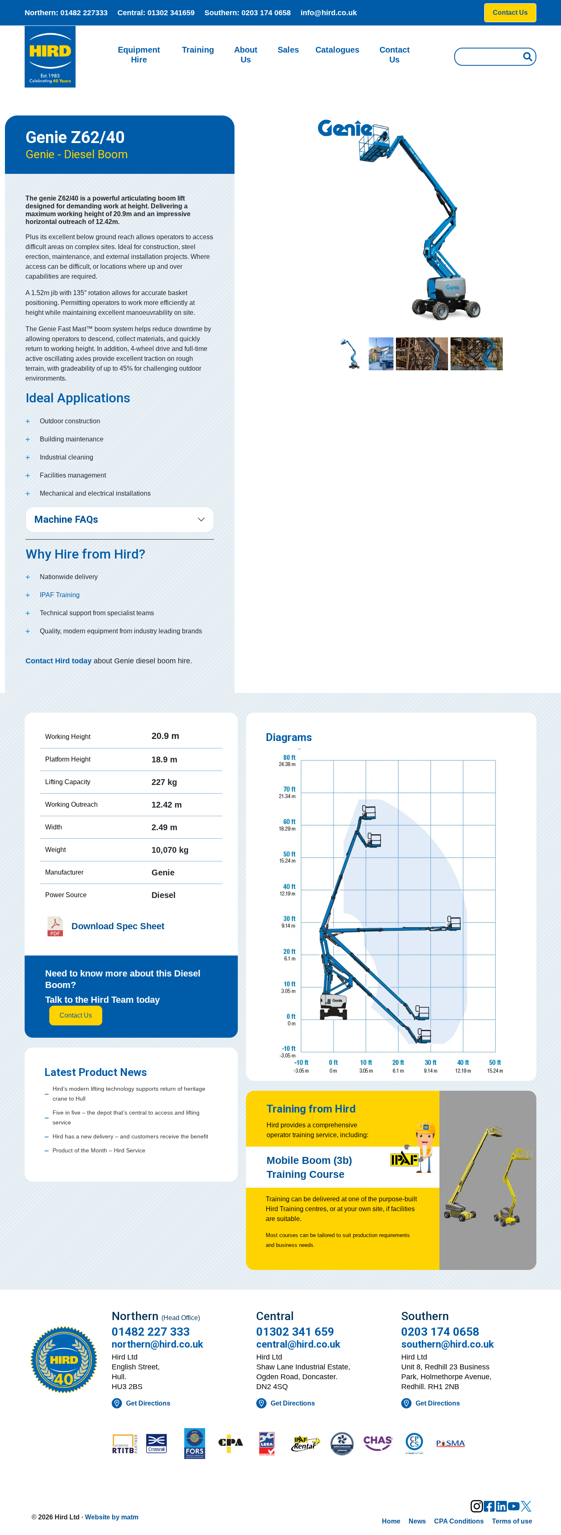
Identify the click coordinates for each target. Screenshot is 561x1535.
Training (198, 49)
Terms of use (512, 1521)
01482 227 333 (151, 1332)
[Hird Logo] (50, 57)
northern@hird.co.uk (157, 1344)
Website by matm (111, 1517)
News (417, 1521)
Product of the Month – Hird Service (99, 1150)
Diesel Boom (96, 154)
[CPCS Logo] (414, 1444)
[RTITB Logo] (125, 1444)
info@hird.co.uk (329, 13)
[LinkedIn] (501, 1506)
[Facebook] (489, 1506)
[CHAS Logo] (378, 1444)
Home (391, 1521)
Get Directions (148, 1403)
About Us (246, 54)
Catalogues (337, 49)
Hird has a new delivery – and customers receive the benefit (130, 1136)
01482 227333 (84, 13)
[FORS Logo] (197, 1444)
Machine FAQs (66, 519)
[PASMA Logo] (450, 1445)
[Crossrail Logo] (161, 1444)
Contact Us (394, 54)
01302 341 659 (295, 1332)
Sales (288, 49)
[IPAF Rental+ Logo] (306, 1444)
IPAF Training (60, 594)
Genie (40, 154)
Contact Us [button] (510, 12)
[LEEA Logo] (269, 1444)
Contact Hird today (58, 661)
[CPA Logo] (233, 1444)
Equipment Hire (139, 54)
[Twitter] (526, 1506)
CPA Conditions (459, 1521)
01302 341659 (171, 13)
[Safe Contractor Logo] (342, 1444)
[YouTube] (514, 1506)
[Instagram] (477, 1506)
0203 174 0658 (266, 13)
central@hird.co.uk (298, 1344)
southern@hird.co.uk (447, 1344)
